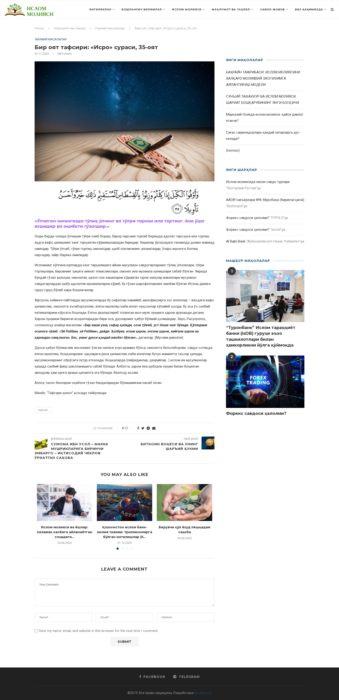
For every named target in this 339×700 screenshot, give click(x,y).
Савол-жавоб (272, 9)
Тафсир (43, 410)
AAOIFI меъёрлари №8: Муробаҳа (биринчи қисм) (265, 200)
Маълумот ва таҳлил (231, 9)
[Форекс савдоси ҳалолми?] (265, 382)
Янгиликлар (100, 9)
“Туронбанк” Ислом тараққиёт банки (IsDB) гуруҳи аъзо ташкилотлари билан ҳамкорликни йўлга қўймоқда (260, 336)
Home (39, 28)
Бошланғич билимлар (142, 9)
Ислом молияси (187, 9)
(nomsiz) (233, 150)
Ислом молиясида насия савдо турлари (258, 182)
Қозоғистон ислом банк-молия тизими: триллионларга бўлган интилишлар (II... (124, 532)
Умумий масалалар (110, 28)
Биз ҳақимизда (309, 9)
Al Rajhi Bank (235, 241)
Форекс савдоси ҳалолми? (247, 218)
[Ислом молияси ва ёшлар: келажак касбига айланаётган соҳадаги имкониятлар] (64, 502)
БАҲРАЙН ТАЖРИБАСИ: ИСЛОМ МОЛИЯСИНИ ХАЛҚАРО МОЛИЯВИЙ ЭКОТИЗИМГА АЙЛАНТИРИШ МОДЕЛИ (263, 78)
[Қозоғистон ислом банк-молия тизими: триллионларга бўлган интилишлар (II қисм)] (124, 502)
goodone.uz (202, 693)
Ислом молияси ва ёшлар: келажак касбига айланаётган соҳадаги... (64, 532)
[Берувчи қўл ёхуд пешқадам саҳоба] (184, 502)
